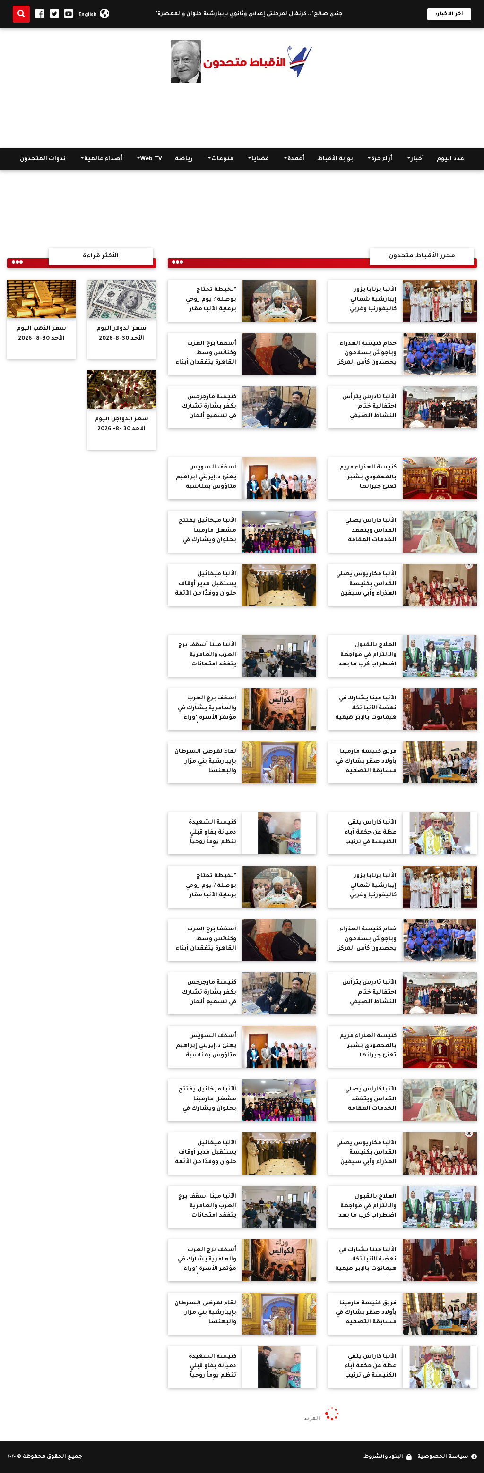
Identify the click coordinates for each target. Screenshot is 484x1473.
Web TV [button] (151, 159)
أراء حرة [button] (381, 159)
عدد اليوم (450, 159)
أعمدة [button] (295, 159)
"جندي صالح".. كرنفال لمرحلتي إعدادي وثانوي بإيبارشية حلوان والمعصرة (268, 14)
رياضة (184, 159)
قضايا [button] (260, 159)
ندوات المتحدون (43, 159)
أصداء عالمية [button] (103, 159)
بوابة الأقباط (335, 159)
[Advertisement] (242, 115)
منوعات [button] (222, 159)
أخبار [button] (417, 159)
